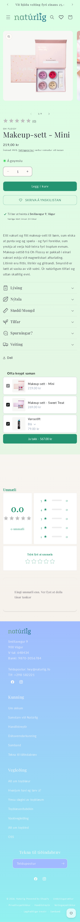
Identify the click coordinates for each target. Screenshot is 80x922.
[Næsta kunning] (72, 4)
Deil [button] (10, 357)
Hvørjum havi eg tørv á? (24, 790)
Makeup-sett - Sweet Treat (46, 402)
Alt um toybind (18, 827)
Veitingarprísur (26, 150)
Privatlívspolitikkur (20, 905)
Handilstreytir (17, 726)
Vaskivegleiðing (18, 818)
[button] (8, 17)
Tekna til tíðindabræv (22, 754)
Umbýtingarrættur (63, 898)
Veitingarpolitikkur (64, 905)
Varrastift (34, 419)
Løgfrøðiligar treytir (35, 911)
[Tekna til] (62, 863)
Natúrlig (20, 898)
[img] (17, 121)
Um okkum (15, 708)
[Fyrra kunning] (7, 4)
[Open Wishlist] (61, 17)
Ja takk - (40, 439)
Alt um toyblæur (19, 781)
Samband (14, 745)
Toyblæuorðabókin (20, 809)
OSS (11, 837)
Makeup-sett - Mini (41, 384)
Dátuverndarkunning (22, 736)
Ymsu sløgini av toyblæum (26, 799)
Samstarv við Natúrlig (23, 717)
